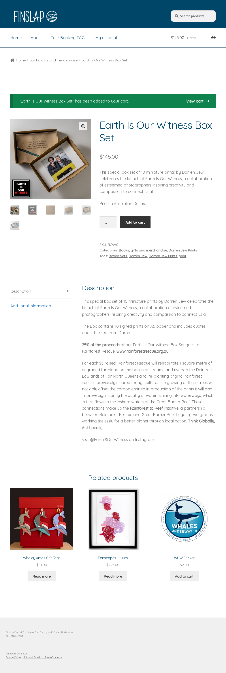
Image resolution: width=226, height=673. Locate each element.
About (36, 37)
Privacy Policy (13, 657)
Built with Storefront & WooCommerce (42, 657)
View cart (194, 101)
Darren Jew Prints (183, 250)
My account (106, 37)
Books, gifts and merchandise (54, 60)
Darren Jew (138, 256)
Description (20, 291)
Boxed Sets (118, 256)
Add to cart (135, 222)
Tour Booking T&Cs (68, 37)
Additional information (30, 305)
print (182, 256)
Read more (42, 576)
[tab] (41, 291)
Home (16, 37)
